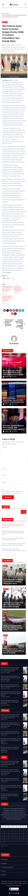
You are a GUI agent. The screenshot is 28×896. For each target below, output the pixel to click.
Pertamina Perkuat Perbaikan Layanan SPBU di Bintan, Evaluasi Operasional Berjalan (13, 544)
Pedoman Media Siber (8, 867)
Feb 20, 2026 (14, 431)
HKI (12, 49)
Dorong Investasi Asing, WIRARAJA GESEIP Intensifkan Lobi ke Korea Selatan (7, 298)
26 (10, 840)
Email (4, 475)
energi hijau (16, 47)
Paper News (10, 885)
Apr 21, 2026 (14, 404)
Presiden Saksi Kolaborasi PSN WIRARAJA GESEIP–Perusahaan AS (18, 288)
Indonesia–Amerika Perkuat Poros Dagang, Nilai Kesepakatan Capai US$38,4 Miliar (13, 428)
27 (14, 840)
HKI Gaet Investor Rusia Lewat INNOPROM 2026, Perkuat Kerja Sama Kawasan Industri (7, 288)
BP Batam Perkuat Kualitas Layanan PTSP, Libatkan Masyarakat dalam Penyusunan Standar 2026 (13, 525)
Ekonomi (5, 22)
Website (4, 482)
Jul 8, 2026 (14, 376)
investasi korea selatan (8, 51)
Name (4, 468)
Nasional (6, 589)
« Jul (13, 850)
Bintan (5, 635)
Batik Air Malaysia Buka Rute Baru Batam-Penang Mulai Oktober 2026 (13, 539)
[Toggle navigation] (3, 4)
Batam (5, 566)
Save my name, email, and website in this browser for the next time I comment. (12, 492)
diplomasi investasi (7, 47)
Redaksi (8, 45)
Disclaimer (5, 859)
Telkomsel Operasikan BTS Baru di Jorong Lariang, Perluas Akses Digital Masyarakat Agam (13, 532)
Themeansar (18, 885)
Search (5, 507)
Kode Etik (4, 863)
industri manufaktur (19, 49)
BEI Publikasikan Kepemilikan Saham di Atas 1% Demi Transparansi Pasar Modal (13, 401)
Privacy (4, 871)
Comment (5, 447)
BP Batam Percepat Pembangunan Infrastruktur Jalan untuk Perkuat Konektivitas (14, 549)
